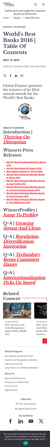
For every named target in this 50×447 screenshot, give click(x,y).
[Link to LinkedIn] (20, 421)
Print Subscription (27, 403)
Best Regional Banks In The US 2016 (24, 171)
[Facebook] (11, 76)
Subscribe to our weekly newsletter (21, 367)
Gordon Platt (21, 66)
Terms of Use (11, 386)
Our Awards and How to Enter (19, 356)
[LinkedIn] (17, 76)
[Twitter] (6, 76)
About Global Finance (15, 378)
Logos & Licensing (13, 363)
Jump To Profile (19, 214)
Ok (25, 443)
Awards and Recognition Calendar (21, 359)
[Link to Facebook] (10, 421)
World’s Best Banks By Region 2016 (23, 168)
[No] (47, 439)
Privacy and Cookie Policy (17, 382)
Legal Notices (11, 390)
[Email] (23, 76)
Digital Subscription (27, 408)
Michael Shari (38, 66)
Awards (17, 17)
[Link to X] (41, 421)
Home (6, 17)
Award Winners (32, 17)
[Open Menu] (43, 4)
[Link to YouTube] (31, 421)
